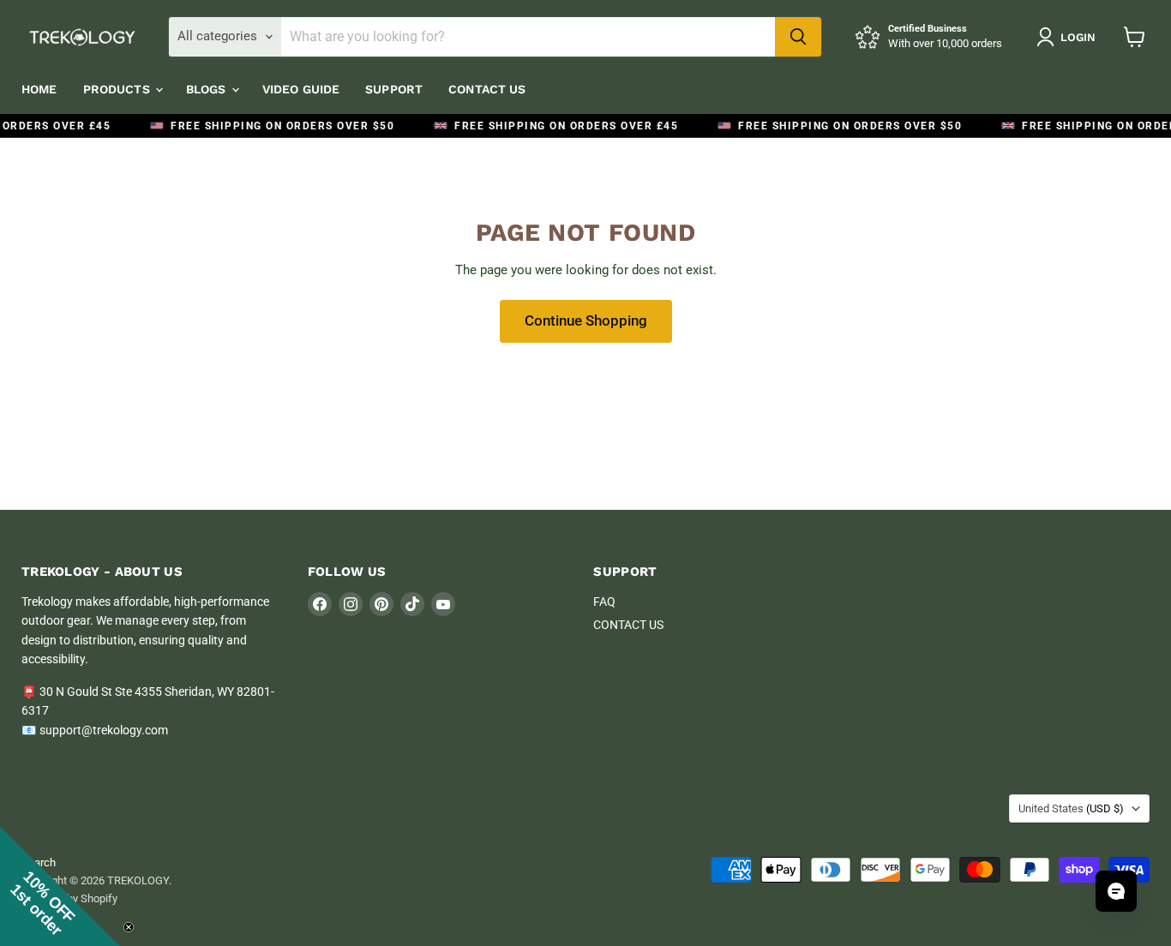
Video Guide (301, 89)
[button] (60, 886)
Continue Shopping (586, 320)
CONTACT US (628, 625)
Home (39, 89)
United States (1071, 808)
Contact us (486, 89)
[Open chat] (1116, 891)
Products (118, 89)
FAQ (604, 601)
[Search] (798, 37)
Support (394, 89)
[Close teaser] (128, 927)
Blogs (208, 89)
